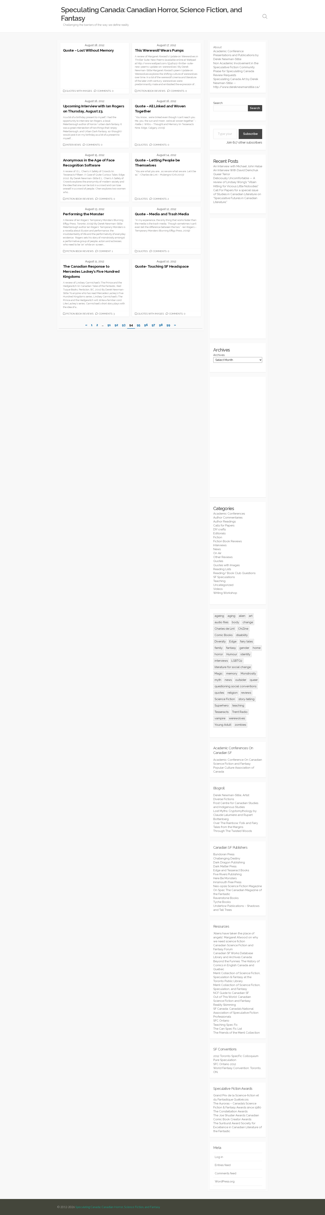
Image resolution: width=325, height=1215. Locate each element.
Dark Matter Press (224, 866)
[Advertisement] (237, 278)
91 (109, 325)
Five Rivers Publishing (227, 874)
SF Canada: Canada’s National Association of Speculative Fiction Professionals (235, 1012)
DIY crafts (219, 529)
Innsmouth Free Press (227, 882)
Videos (217, 589)
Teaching (219, 581)
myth (218, 680)
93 (123, 325)
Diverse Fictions (223, 799)
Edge (232, 641)
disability (242, 635)
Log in (219, 1157)
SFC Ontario (221, 1020)
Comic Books (223, 635)
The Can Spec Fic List (227, 1028)
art (250, 616)
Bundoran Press (223, 854)
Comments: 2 (161, 198)
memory (231, 673)
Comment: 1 (106, 251)
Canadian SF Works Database (233, 953)
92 (116, 325)
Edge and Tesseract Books (231, 870)
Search (218, 103)
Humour (231, 654)
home (256, 648)
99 (168, 325)
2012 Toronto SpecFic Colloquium (235, 1056)
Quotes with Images (79, 90)
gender (244, 648)
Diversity (220, 641)
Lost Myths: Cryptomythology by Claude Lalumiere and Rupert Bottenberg (235, 815)
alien (242, 616)
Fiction (217, 537)
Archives (219, 355)
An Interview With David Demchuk (235, 170)
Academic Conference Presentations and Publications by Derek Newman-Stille (236, 55)
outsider (240, 680)
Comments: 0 (105, 90)
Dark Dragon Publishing (229, 862)
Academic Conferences (229, 513)
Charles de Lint (225, 628)
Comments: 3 (107, 313)
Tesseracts (222, 712)
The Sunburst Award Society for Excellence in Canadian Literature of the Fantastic (237, 1127)
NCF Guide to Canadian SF (231, 993)
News (217, 549)
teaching (238, 705)
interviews (221, 660)
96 (146, 325)
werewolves (237, 718)
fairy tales (246, 641)
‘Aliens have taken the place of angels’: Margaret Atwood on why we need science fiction (235, 937)
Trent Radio (240, 712)
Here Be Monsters (225, 878)
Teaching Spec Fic (225, 1024)
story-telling (246, 699)
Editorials (219, 533)
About (217, 47)
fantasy (231, 648)
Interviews (73, 144)
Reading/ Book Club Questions (234, 573)
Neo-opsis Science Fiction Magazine (237, 886)
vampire (220, 718)
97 (153, 325)
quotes (219, 692)
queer (254, 680)
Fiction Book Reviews (151, 90)
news (228, 680)
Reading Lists (222, 569)
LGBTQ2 (236, 660)
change (248, 622)
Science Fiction (225, 699)
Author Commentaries (227, 517)
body (235, 622)
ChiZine (243, 628)
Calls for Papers (223, 525)
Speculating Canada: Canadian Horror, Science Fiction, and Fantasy (117, 1207)
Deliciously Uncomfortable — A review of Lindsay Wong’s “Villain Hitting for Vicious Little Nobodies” (235, 182)
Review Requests (224, 75)
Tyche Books (222, 902)
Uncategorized (223, 585)
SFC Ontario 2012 (224, 1064)
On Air (217, 553)
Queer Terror (221, 174)
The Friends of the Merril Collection (236, 1032)
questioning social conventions (235, 686)
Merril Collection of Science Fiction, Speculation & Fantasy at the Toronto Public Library (236, 977)
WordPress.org (225, 1181)
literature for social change (233, 667)
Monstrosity (248, 673)
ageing (219, 616)
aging (231, 616)
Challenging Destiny (226, 858)
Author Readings (224, 521)
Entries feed (223, 1165)
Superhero (222, 705)
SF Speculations (224, 577)
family (218, 648)
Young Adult (223, 724)
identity (245, 654)
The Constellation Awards (230, 1111)
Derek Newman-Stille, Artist (231, 795)
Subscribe (250, 134)
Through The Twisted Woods (232, 831)
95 (138, 325)
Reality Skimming (224, 1005)
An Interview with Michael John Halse (237, 166)
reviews (246, 692)
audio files (221, 622)
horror (219, 654)
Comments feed (225, 1173)
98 (161, 325)
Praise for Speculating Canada (233, 71)
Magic (219, 673)
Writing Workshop (225, 593)
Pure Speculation (224, 1060)
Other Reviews (222, 557)
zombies (240, 724)
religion (233, 692)
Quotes (143, 144)
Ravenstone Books (225, 898)
